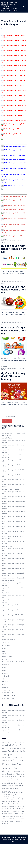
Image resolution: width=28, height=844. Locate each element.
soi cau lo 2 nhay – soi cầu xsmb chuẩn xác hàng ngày (9, 4)
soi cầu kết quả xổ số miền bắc (16, 806)
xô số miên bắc (10, 821)
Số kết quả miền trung (8, 695)
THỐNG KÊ (5, 676)
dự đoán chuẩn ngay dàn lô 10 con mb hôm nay (13, 376)
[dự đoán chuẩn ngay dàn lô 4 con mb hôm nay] (14, 262)
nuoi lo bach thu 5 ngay (8, 797)
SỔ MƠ (4, 684)
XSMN (4, 651)
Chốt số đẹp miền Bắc (11, 748)
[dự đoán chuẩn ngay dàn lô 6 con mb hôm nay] (14, 302)
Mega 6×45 (5, 664)
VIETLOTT (5, 659)
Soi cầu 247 (6, 804)
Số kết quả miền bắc (8, 692)
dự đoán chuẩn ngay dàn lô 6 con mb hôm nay (13, 289)
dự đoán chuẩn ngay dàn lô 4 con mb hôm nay (13, 248)
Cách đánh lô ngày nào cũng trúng (13, 764)
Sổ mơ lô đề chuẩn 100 (9, 639)
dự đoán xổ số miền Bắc (14, 776)
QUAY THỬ (5, 687)
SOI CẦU (4, 679)
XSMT (4, 654)
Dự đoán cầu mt (7, 546)
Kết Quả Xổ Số (12, 783)
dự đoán (4, 774)
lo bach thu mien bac (9, 788)
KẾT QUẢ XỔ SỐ (7, 657)
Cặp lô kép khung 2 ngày (19, 771)
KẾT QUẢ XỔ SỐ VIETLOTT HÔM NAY (13, 661)
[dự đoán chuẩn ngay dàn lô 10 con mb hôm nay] (14, 391)
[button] (23, 6)
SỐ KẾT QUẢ (6, 690)
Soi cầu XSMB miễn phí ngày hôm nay (13, 816)
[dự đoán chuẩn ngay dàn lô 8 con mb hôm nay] (14, 346)
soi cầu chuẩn (14, 804)
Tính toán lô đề (6, 642)
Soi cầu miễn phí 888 (10, 814)
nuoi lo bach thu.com (17, 792)
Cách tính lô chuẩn (6, 757)
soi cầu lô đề (11, 811)
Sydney (14, 841)
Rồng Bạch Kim (18, 801)
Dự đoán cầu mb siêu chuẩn (10, 489)
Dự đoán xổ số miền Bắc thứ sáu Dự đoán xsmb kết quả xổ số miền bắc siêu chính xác (13, 779)
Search (7, 420)
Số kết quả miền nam (8, 698)
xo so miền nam (18, 819)
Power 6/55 (5, 673)
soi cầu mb (19, 811)
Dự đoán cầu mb (6, 240)
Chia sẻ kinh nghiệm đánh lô (7, 742)
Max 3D (4, 667)
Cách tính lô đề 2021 (15, 757)
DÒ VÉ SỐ (5, 682)
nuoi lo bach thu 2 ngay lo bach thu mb (12, 795)
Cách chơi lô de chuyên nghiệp (18, 754)
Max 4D (4, 670)
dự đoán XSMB (12, 774)
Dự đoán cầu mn (7, 593)
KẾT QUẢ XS (6, 645)
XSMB (4, 648)
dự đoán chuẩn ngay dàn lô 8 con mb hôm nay (13, 330)
